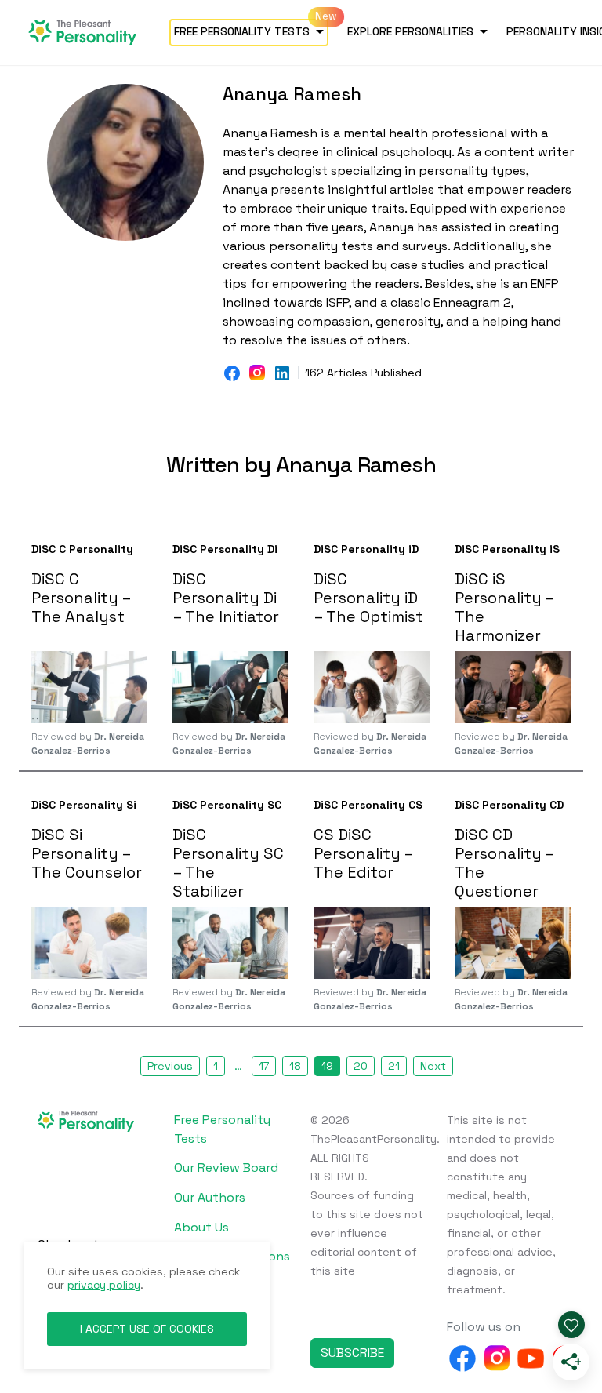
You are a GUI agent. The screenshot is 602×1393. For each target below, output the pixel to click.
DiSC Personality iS (507, 549)
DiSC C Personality (82, 549)
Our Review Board (226, 1167)
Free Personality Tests (242, 31)
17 (264, 1066)
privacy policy (103, 1285)
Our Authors (209, 1197)
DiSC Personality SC (226, 805)
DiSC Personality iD (366, 549)
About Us (201, 1227)
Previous (170, 1066)
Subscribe (352, 1352)
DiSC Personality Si (83, 805)
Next (433, 1066)
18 (295, 1066)
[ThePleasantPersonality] (89, 31)
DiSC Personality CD (509, 805)
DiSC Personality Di (224, 549)
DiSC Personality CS (368, 805)
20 (361, 1066)
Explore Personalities (410, 31)
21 (394, 1066)
